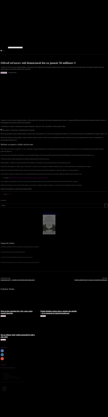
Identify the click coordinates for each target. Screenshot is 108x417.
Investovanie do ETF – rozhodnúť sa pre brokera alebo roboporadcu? (18, 280)
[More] (39, 111)
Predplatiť (104, 358)
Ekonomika (3, 339)
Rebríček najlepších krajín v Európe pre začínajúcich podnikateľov (91, 280)
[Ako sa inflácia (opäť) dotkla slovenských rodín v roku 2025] (19, 324)
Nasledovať (104, 354)
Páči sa (105, 350)
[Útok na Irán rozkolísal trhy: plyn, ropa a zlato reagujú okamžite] (19, 300)
